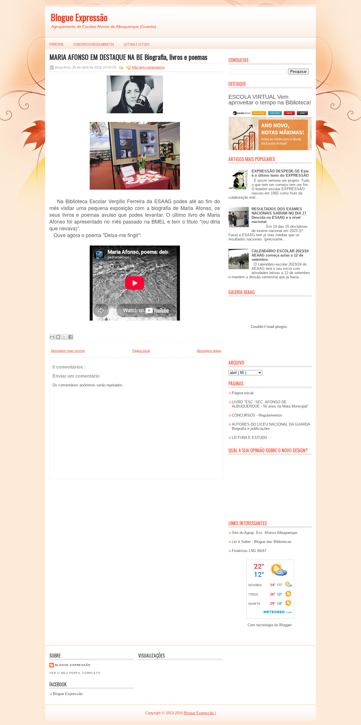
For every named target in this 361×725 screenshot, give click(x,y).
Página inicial (141, 350)
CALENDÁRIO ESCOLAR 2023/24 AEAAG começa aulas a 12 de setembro (280, 255)
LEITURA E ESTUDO (136, 44)
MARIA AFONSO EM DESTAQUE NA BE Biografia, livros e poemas (128, 56)
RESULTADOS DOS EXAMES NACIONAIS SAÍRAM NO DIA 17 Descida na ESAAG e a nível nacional (279, 215)
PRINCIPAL (56, 44)
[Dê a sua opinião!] (58, 337)
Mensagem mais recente (68, 350)
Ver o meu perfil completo (74, 672)
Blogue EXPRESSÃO (73, 665)
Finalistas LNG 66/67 (249, 551)
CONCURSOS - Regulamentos (257, 415)
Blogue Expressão (79, 17)
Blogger (285, 625)
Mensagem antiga (209, 350)
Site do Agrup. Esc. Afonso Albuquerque (264, 533)
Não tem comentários (148, 67)
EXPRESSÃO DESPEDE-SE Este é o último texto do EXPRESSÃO (280, 173)
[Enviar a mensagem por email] (52, 337)
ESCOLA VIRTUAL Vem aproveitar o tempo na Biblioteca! (269, 100)
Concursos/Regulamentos (93, 44)
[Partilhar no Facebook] (70, 337)
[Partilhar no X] (64, 337)
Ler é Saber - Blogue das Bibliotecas (262, 542)
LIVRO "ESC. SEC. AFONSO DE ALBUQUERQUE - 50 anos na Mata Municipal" (270, 404)
